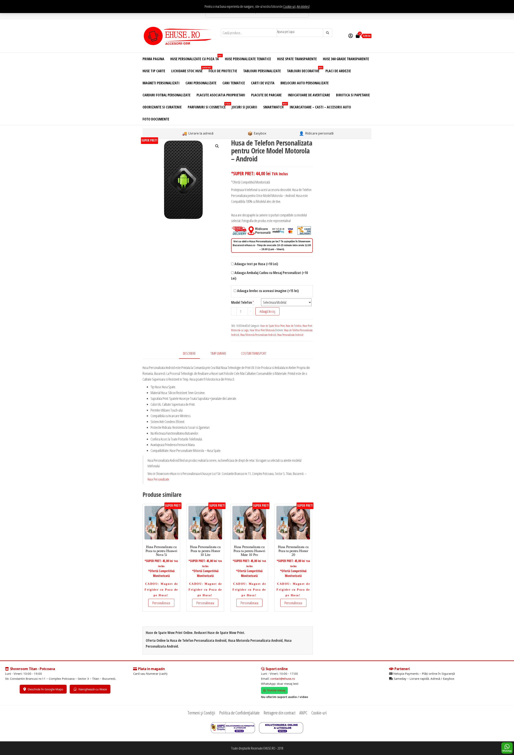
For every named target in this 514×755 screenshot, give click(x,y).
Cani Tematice (233, 82)
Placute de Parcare (266, 95)
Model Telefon (241, 302)
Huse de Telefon (293, 326)
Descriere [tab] (189, 353)
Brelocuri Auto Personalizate (304, 82)
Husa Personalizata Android (290, 335)
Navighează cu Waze (93, 689)
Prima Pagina (153, 58)
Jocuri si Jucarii (244, 107)
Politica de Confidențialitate (239, 713)
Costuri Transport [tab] (253, 353)
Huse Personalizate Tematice (248, 58)
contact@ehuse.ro (282, 679)
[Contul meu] (350, 36)
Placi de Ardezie (338, 70)
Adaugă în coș (267, 311)
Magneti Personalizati (161, 82)
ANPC (303, 713)
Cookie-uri (289, 6)
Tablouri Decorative (304, 69)
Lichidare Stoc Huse (188, 69)
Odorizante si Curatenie (162, 107)
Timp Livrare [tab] (218, 353)
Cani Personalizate (201, 82)
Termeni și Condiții (201, 713)
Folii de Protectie (223, 70)
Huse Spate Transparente (297, 58)
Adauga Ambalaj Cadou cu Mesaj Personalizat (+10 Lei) (269, 275)
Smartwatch (275, 105)
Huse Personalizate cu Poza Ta (196, 57)
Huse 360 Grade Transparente (346, 58)
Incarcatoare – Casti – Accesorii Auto (320, 107)
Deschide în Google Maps (45, 689)
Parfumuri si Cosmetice (208, 105)
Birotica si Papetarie (353, 95)
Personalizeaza (161, 602)
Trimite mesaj (276, 690)
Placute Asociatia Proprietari (221, 95)
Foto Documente (156, 119)
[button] (217, 146)
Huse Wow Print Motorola (262, 330)
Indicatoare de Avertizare (309, 95)
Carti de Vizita (262, 82)
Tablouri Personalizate (262, 70)
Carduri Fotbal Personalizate (167, 95)
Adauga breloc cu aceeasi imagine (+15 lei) (267, 290)
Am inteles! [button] (303, 6)
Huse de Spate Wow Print (272, 326)
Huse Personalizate (158, 479)
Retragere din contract (279, 713)
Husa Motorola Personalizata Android (258, 335)
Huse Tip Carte (154, 70)
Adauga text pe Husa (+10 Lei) (256, 263)
